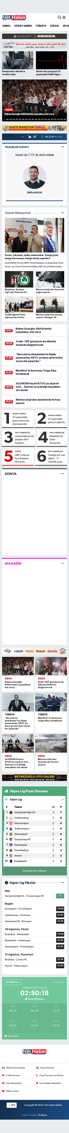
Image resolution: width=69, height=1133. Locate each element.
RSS (13, 1105)
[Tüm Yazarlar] (62, 147)
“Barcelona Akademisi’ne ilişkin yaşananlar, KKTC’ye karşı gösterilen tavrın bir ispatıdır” (39, 358)
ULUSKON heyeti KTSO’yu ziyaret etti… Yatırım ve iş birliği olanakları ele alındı (38, 387)
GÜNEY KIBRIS (23, 26)
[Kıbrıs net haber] (14, 17)
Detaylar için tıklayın (35, 871)
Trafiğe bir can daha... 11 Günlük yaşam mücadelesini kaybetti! (56, 459)
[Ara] (59, 17)
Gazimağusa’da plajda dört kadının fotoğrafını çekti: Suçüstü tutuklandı (24, 440)
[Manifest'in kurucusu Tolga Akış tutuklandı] (51, 702)
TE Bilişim (42, 1115)
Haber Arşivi (12, 1091)
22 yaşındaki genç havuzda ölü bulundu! (20, 420)
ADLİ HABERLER (22, 433)
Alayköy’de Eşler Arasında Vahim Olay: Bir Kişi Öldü (57, 440)
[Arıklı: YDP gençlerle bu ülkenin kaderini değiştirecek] (51, 666)
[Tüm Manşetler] (62, 213)
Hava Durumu (47, 1068)
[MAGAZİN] (62, 563)
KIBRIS (6, 26)
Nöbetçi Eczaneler (15, 1068)
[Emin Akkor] (34, 177)
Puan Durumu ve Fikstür (52, 1075)
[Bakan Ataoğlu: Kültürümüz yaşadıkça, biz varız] (18, 666)
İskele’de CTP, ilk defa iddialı (34, 155)
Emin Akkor (34, 192)
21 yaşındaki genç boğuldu (56, 421)
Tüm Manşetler (14, 1083)
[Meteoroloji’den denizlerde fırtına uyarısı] (51, 743)
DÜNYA (54, 26)
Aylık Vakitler (13, 1036)
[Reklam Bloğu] (34, 36)
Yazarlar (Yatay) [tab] (17, 147)
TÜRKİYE (40, 26)
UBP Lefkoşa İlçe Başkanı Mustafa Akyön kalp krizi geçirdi (22, 459)
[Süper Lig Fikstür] (62, 882)
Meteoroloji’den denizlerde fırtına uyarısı (48, 762)
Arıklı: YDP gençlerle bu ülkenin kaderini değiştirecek (51, 685)
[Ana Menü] (64, 17)
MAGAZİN (13, 563)
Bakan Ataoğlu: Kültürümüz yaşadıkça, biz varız (18, 685)
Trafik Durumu (13, 1075)
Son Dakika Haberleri (50, 1083)
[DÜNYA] (62, 474)
